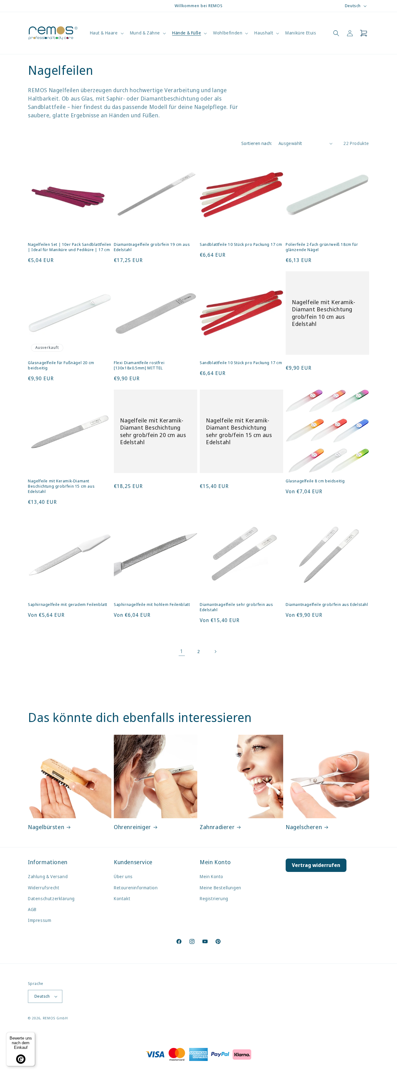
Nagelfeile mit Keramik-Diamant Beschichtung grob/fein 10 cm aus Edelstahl (323, 313)
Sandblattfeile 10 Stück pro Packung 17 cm (241, 244)
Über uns (123, 876)
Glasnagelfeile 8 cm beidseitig (315, 481)
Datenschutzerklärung (51, 898)
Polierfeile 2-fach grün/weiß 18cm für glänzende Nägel (322, 247)
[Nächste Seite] (215, 651)
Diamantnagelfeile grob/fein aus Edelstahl (327, 604)
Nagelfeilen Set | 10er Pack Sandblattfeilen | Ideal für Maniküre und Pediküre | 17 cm (69, 247)
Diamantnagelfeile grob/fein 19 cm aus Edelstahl (152, 247)
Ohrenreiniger (132, 827)
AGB (32, 909)
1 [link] (181, 651)
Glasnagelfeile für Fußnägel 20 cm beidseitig (61, 365)
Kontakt (122, 898)
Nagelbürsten (46, 827)
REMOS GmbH (55, 1018)
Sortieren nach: (256, 143)
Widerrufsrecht (43, 888)
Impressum (39, 920)
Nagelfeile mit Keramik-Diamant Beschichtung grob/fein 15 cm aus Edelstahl (61, 486)
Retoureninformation (136, 888)
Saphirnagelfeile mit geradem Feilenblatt (67, 604)
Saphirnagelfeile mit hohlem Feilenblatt (152, 604)
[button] (106, 32)
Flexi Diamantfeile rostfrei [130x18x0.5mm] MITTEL (139, 365)
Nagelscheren (304, 827)
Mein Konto (211, 876)
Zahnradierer (217, 827)
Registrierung (214, 898)
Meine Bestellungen (220, 888)
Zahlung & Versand (48, 876)
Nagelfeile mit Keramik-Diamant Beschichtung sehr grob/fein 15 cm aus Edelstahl (239, 431)
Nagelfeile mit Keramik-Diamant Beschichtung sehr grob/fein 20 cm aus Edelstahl (153, 431)
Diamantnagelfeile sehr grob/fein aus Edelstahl (236, 607)
